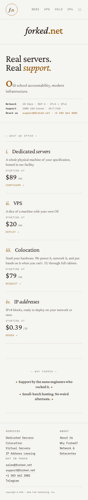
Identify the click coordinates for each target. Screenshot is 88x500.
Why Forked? (69, 443)
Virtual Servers (18, 448)
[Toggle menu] (79, 9)
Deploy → (12, 231)
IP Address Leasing (20, 453)
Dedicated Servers (20, 438)
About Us (66, 438)
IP (26, 301)
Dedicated (31, 151)
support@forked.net (36, 112)
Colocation (27, 249)
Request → (13, 283)
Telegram (12, 480)
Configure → (15, 185)
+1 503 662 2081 (66, 112)
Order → (12, 335)
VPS (47, 9)
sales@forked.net (19, 465)
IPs (70, 9)
